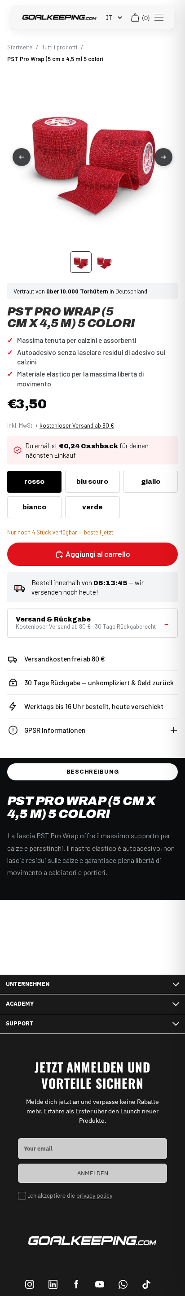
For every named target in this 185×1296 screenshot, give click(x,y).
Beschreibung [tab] (92, 772)
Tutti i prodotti (59, 47)
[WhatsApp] (123, 1284)
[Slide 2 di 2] (104, 262)
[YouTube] (99, 1284)
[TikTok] (146, 1284)
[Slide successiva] (163, 157)
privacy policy (94, 1196)
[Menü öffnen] (158, 17)
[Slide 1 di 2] (81, 262)
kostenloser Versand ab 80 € (77, 425)
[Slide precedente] (22, 157)
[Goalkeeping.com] (59, 18)
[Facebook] (76, 1284)
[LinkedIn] (52, 1284)
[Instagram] (29, 1284)
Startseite (19, 47)
